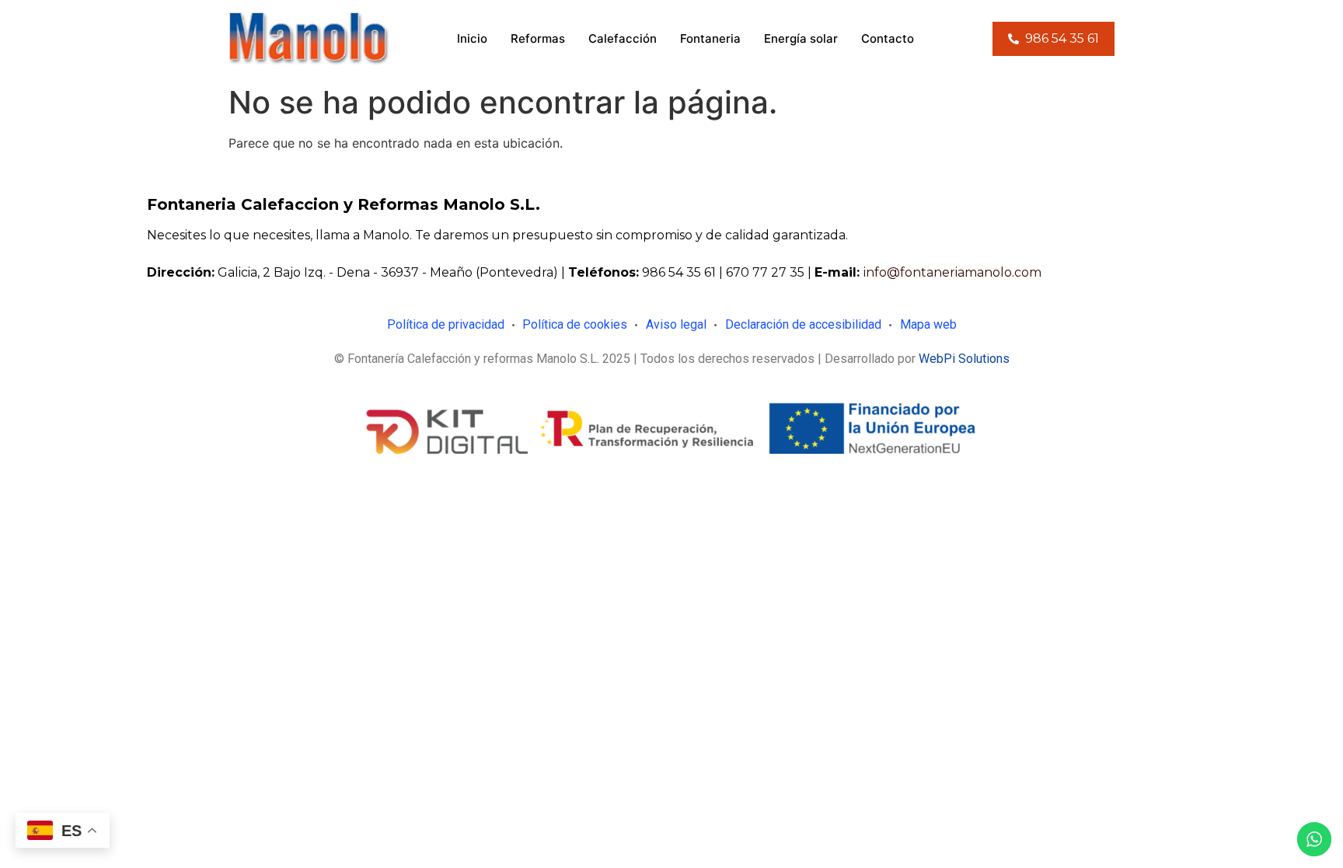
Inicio (472, 38)
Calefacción (622, 38)
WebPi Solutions (964, 358)
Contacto (887, 38)
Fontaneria (710, 38)
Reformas (538, 38)
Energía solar (801, 38)
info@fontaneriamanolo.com (952, 272)
